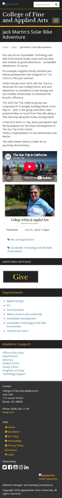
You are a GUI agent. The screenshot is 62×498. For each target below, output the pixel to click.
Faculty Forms (10, 366)
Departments (10, 356)
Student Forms (10, 363)
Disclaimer (13, 431)
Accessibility (14, 440)
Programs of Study (13, 370)
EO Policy (13, 436)
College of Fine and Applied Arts (25, 17)
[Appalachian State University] (15, 4)
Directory (7, 359)
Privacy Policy (15, 445)
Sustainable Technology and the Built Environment (29, 249)
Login (10, 454)
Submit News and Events (16, 261)
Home (5, 47)
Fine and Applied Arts (22, 239)
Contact (12, 450)
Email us (8, 412)
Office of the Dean (12, 352)
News (14, 47)
